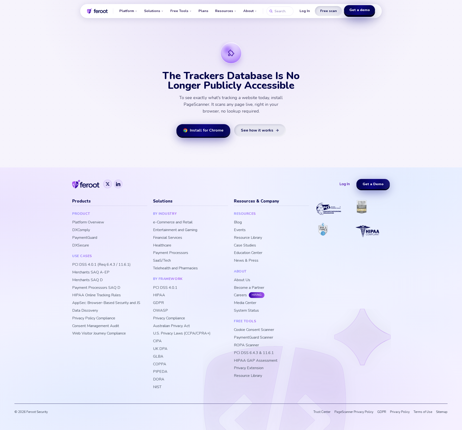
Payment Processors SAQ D (96, 287)
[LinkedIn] (118, 184)
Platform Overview (88, 222)
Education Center (248, 252)
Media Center (245, 302)
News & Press (246, 260)
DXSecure (80, 245)
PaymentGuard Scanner (253, 337)
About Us (242, 280)
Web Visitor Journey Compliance (99, 333)
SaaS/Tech (162, 260)
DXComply (81, 230)
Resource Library (248, 237)
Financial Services (167, 237)
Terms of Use (423, 412)
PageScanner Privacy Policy (353, 412)
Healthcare (162, 245)
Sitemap (442, 412)
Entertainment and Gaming (175, 230)
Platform (126, 10)
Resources (224, 10)
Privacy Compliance (169, 318)
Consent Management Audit (95, 326)
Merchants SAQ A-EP (90, 272)
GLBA (158, 356)
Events (240, 230)
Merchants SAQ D (87, 280)
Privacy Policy (400, 412)
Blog (238, 222)
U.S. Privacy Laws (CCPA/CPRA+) (182, 333)
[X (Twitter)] (107, 184)
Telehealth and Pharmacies (175, 268)
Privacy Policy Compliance (93, 318)
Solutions (152, 10)
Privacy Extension (248, 368)
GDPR (158, 302)
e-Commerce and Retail (172, 222)
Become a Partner (249, 287)
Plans (203, 10)
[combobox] (280, 11)
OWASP (160, 310)
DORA (158, 379)
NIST (157, 387)
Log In (305, 10)
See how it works (257, 130)
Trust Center (322, 412)
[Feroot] (85, 184)
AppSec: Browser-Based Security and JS (106, 302)
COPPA (159, 364)
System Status (246, 310)
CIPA (157, 341)
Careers (240, 295)
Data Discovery (85, 310)
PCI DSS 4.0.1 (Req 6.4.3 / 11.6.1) (101, 264)
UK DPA (160, 348)
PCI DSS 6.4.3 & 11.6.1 (254, 352)
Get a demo (359, 10)
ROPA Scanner (246, 345)
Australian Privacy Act (171, 326)
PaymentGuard (84, 237)
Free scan (328, 10)
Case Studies (245, 245)
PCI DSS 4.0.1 (165, 287)
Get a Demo (373, 184)
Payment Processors (170, 252)
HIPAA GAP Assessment (255, 360)
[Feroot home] (97, 11)
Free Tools (179, 10)
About (248, 10)
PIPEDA (160, 371)
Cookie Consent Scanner (254, 329)
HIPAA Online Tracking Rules (96, 295)
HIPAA (159, 295)
